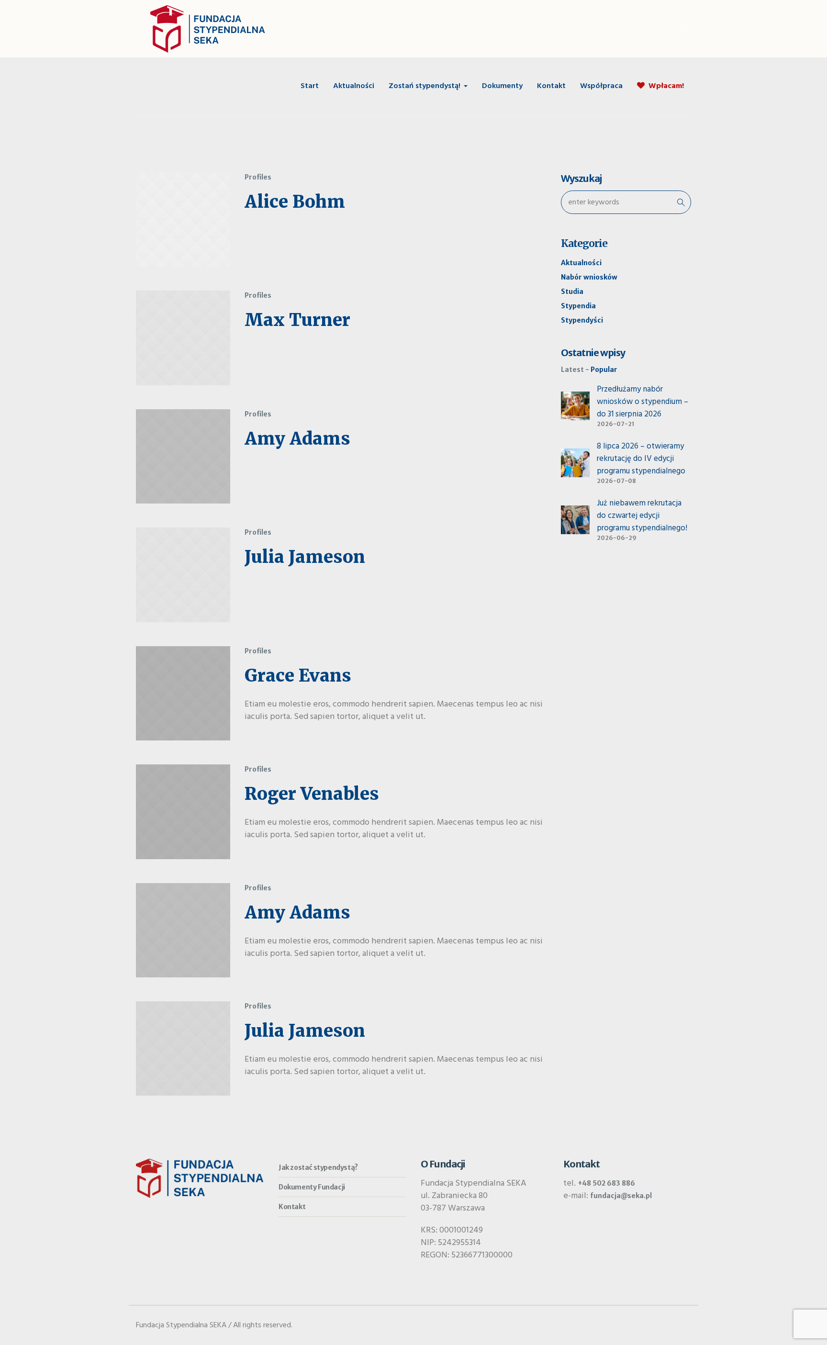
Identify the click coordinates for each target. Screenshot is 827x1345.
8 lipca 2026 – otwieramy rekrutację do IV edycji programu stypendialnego (641, 459)
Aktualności (581, 262)
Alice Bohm (295, 202)
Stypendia (578, 306)
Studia (572, 291)
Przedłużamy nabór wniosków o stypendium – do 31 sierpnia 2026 (642, 402)
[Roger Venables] (183, 811)
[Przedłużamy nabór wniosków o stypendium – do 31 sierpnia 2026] (575, 405)
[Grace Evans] (183, 693)
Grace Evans (298, 675)
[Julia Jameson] (183, 574)
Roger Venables (312, 794)
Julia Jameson (305, 557)
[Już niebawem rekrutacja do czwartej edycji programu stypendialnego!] (575, 519)
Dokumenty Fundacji (312, 1187)
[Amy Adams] (183, 456)
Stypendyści (582, 320)
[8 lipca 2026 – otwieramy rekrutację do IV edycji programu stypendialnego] (575, 462)
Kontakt (292, 1206)
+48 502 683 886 (606, 1183)
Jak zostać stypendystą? (318, 1167)
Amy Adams (297, 438)
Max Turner (297, 320)
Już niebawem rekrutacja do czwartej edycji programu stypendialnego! (642, 516)
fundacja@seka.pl (621, 1195)
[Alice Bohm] (183, 219)
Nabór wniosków (589, 277)
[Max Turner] (183, 338)
